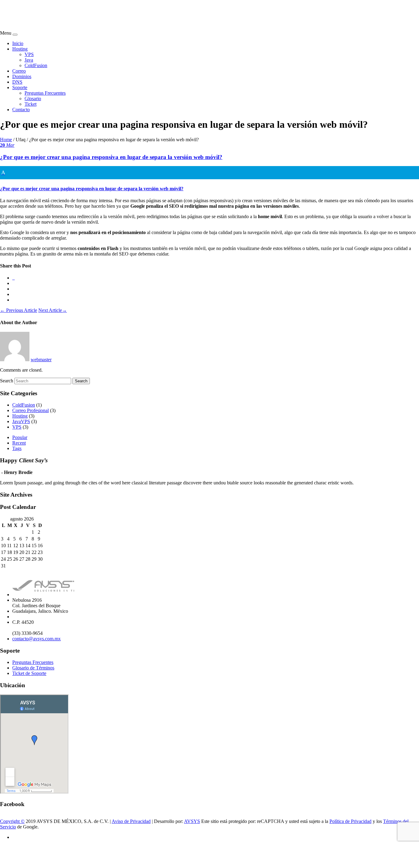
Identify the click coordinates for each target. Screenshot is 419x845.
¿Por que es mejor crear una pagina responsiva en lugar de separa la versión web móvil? (111, 157)
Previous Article (18, 310)
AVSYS (192, 821)
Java (29, 60)
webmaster (41, 359)
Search (6, 380)
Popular (19, 437)
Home (6, 139)
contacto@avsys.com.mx (36, 638)
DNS (17, 82)
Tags (16, 448)
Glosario (33, 98)
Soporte (19, 87)
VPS (29, 54)
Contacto (21, 109)
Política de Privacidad (350, 821)
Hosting (20, 48)
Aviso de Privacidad (131, 821)
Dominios (21, 76)
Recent (19, 442)
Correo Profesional (30, 410)
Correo (19, 71)
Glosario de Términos (33, 667)
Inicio (17, 43)
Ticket (31, 104)
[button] (209, 178)
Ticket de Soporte (29, 673)
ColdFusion (36, 65)
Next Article (52, 310)
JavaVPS (21, 421)
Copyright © (12, 821)
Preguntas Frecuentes (45, 93)
